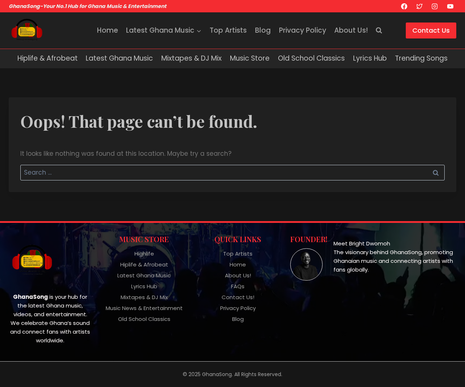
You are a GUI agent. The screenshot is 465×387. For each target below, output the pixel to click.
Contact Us (431, 30)
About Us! (351, 30)
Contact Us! (238, 297)
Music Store (250, 58)
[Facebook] (404, 6)
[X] (419, 6)
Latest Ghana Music (119, 58)
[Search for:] (232, 172)
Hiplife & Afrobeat (47, 58)
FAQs (237, 286)
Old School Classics (311, 58)
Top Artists (228, 30)
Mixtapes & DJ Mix (191, 58)
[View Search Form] (378, 30)
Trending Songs (421, 58)
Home (107, 30)
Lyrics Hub (370, 58)
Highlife (144, 253)
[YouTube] (450, 6)
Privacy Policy (302, 30)
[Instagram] (435, 6)
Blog (263, 30)
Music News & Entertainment (144, 308)
